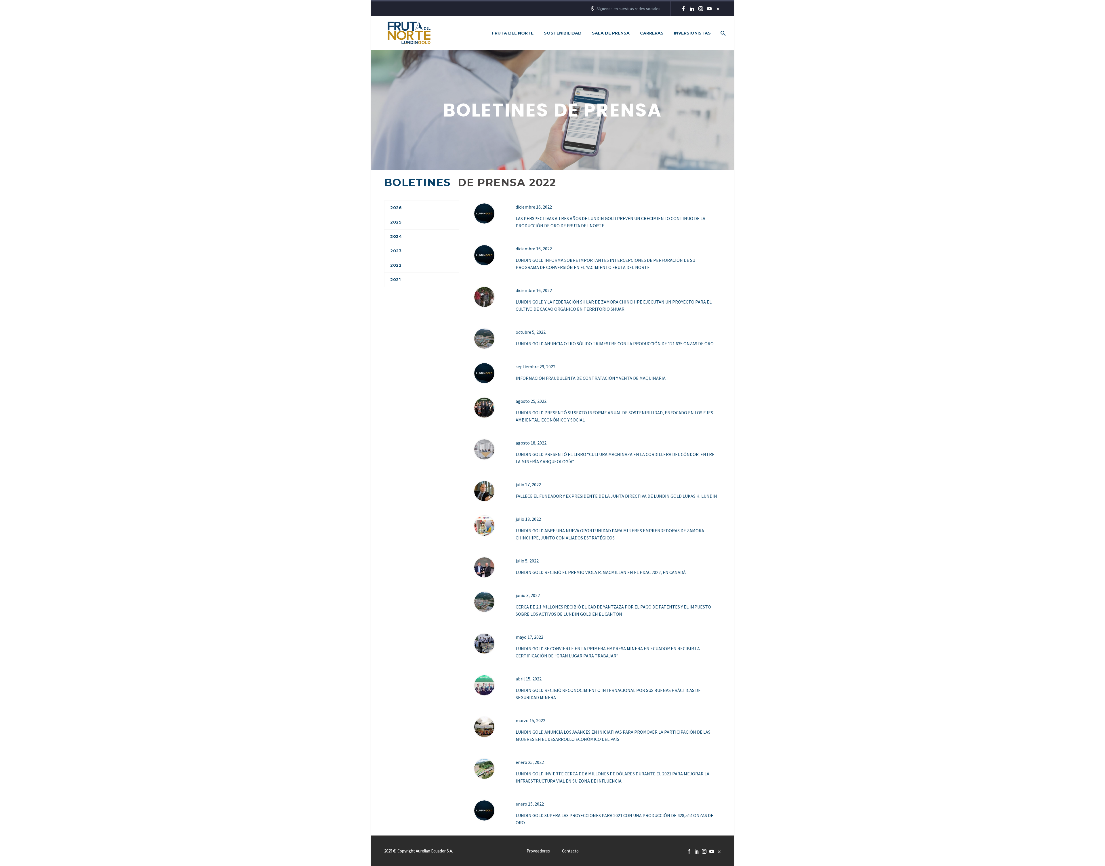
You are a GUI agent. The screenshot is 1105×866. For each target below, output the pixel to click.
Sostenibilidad (563, 33)
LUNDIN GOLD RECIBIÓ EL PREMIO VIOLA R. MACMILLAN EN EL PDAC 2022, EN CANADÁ (601, 572)
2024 (396, 236)
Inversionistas (692, 33)
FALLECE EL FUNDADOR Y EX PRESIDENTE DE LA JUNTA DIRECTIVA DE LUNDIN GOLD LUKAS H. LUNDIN (616, 496)
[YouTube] (709, 8)
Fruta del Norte (513, 33)
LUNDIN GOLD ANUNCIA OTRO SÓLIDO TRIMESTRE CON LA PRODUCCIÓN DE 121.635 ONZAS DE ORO (615, 343)
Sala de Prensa (611, 33)
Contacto (570, 851)
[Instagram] (700, 8)
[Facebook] (683, 8)
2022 (396, 265)
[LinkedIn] (692, 8)
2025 (396, 222)
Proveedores (538, 851)
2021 (395, 279)
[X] (718, 8)
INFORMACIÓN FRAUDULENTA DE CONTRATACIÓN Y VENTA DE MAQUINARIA (591, 378)
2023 (396, 250)
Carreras (652, 33)
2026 (396, 207)
